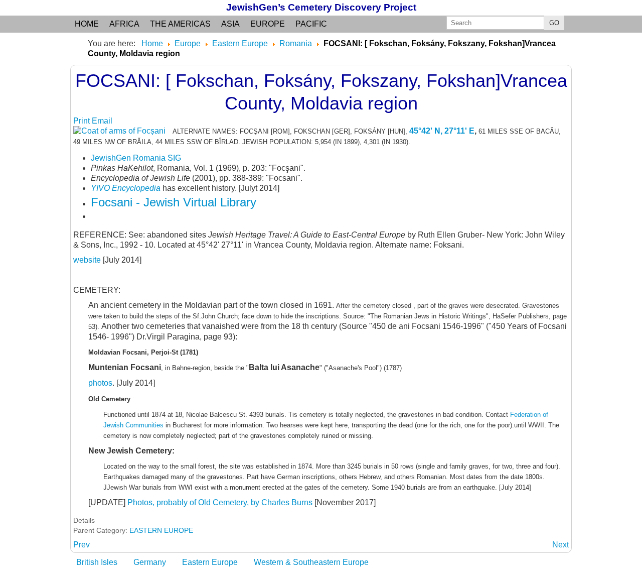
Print (82, 121)
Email (102, 121)
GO (554, 23)
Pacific (311, 24)
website (88, 260)
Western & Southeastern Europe (311, 562)
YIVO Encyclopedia (125, 188)
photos (100, 383)
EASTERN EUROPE (161, 530)
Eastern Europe (210, 562)
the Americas (180, 24)
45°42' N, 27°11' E (441, 131)
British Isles (96, 562)
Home (87, 24)
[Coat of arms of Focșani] (122, 131)
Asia (230, 24)
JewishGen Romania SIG (136, 158)
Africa (124, 24)
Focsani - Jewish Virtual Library (173, 202)
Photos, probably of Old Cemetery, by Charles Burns (219, 502)
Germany (149, 562)
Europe (267, 24)
